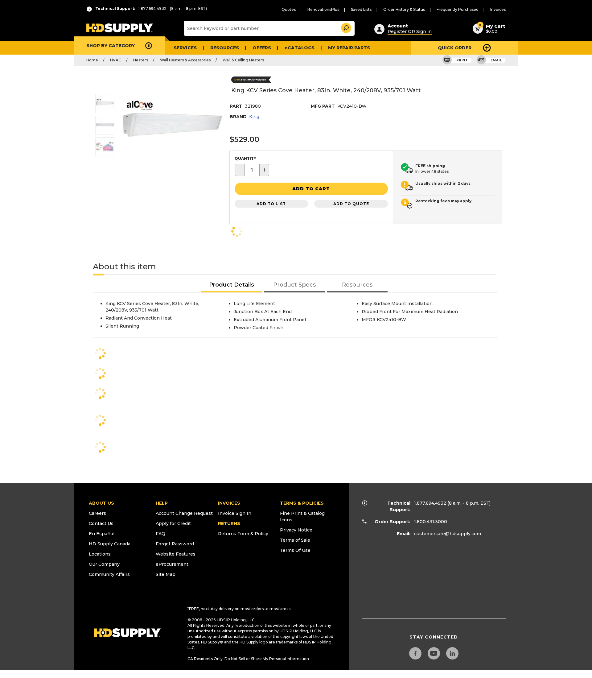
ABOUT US (101, 503)
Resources (224, 48)
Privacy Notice (296, 530)
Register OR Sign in (410, 31)
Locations (100, 554)
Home (92, 60)
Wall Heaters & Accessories (185, 60)
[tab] (231, 285)
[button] (345, 27)
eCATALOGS (299, 48)
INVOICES (229, 503)
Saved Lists (361, 9)
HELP (162, 503)
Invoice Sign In (234, 513)
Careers (97, 513)
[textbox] (252, 170)
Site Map (165, 574)
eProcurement (172, 564)
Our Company (104, 564)
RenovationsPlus (323, 9)
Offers (262, 48)
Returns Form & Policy (243, 533)
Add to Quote (351, 203)
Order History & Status (404, 9)
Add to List (271, 203)
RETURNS (229, 523)
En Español (101, 533)
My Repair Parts (349, 48)
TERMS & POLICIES (302, 503)
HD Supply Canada (109, 544)
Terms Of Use (295, 550)
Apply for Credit (173, 523)
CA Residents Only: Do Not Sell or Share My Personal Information (248, 658)
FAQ (160, 533)
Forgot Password (175, 544)
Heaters (140, 60)
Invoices (498, 9)
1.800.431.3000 (430, 521)
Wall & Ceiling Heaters (243, 60)
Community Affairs (109, 574)
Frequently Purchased (458, 9)
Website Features (175, 554)
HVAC (115, 60)
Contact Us (101, 523)
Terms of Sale (295, 540)
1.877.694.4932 (430, 503)
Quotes (289, 9)
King (254, 116)
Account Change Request (184, 513)
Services (185, 48)
